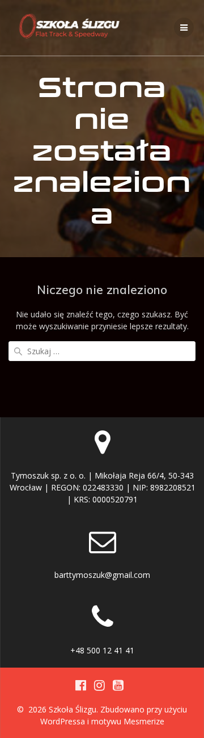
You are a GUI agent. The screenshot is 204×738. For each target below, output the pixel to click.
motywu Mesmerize (127, 721)
